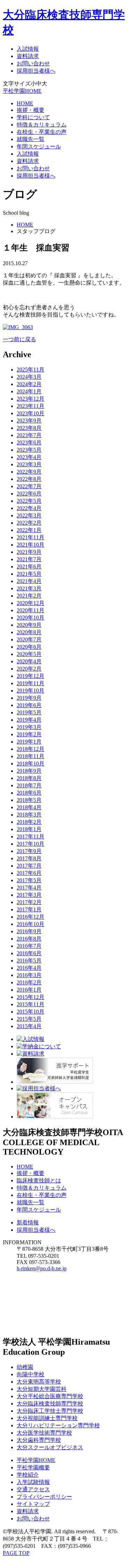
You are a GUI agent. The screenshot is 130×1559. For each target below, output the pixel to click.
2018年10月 (30, 763)
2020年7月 (29, 639)
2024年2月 (29, 384)
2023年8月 (29, 428)
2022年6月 (29, 494)
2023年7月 (29, 435)
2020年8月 (29, 632)
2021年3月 (29, 588)
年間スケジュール (39, 146)
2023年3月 (29, 464)
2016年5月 (29, 960)
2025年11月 (30, 369)
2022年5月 (29, 501)
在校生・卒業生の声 (42, 132)
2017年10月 (30, 844)
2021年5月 (29, 574)
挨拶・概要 (30, 110)
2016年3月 (29, 975)
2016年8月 (29, 939)
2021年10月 (30, 545)
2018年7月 (29, 785)
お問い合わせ (33, 63)
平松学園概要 (33, 1467)
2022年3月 (29, 515)
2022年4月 (29, 508)
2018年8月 (29, 778)
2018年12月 (30, 749)
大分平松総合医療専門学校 (50, 1396)
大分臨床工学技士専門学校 (50, 1411)
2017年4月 (29, 888)
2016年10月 (30, 924)
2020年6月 (29, 647)
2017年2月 (29, 902)
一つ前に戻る (19, 339)
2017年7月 (29, 866)
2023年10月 (30, 413)
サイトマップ (33, 1504)
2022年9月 (29, 472)
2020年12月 (30, 603)
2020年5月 (29, 654)
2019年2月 (29, 734)
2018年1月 (29, 829)
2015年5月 (29, 1019)
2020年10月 (30, 618)
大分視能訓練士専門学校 (47, 1418)
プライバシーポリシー (44, 1497)
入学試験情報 (33, 1482)
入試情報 (28, 49)
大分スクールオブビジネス (50, 1447)
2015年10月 (30, 1012)
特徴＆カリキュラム (42, 125)
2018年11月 (30, 756)
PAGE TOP (16, 1553)
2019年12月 (30, 676)
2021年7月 (29, 559)
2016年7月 (29, 946)
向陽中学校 (30, 1374)
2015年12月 (30, 997)
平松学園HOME (22, 91)
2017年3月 (29, 895)
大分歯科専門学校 (39, 1440)
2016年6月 (29, 953)
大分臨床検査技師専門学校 (50, 1403)
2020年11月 (30, 610)
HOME (25, 103)
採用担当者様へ (36, 71)
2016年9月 (29, 931)
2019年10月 (30, 691)
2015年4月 (29, 1026)
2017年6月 (29, 873)
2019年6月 (29, 705)
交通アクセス (33, 1489)
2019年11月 (30, 683)
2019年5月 (29, 712)
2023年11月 (30, 406)
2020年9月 (29, 625)
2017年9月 (29, 851)
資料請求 (28, 56)
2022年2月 (29, 523)
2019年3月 (29, 727)
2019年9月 (29, 698)
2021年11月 (30, 537)
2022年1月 (29, 530)
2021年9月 (29, 552)
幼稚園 (25, 1367)
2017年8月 (29, 858)
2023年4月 (29, 457)
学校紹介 (28, 1475)
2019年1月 (29, 742)
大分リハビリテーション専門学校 (58, 1425)
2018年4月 (29, 807)
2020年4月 (29, 661)
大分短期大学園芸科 (42, 1389)
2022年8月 (29, 479)
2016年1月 (29, 990)
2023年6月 (29, 442)
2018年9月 (29, 771)
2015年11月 (30, 1004)
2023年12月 (30, 399)
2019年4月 (29, 720)
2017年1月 (29, 909)
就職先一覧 (30, 139)
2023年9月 (29, 421)
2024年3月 (29, 377)
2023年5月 (29, 450)
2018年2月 (29, 822)
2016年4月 (29, 968)
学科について (33, 117)
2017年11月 (30, 836)
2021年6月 (29, 566)
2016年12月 (30, 917)
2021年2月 (29, 596)
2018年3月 (29, 815)
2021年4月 (29, 581)
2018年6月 (29, 793)
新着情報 (28, 1222)
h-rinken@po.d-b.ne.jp (42, 1268)
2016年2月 (29, 982)
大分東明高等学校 (39, 1382)
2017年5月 (29, 880)
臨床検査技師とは (39, 1180)
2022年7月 (29, 486)
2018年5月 (29, 800)
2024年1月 (29, 391)
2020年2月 (29, 669)
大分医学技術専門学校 (44, 1433)
